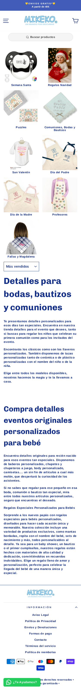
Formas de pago (40, 633)
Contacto (40, 639)
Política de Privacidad (40, 621)
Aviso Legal (40, 614)
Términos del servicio (40, 646)
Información (39, 607)
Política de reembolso (40, 652)
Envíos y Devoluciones (40, 627)
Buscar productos (42, 37)
